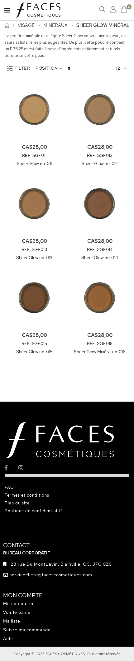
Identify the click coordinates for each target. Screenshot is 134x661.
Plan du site (17, 503)
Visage (26, 25)
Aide (8, 638)
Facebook (11, 467)
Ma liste (11, 621)
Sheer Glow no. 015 (34, 351)
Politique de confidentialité (34, 510)
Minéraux (55, 25)
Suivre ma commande (27, 630)
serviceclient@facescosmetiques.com (51, 575)
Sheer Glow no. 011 (34, 163)
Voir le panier (17, 612)
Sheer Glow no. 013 (34, 257)
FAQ (9, 487)
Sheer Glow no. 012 (100, 163)
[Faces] (46, 10)
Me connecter (18, 603)
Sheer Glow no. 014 (99, 257)
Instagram (24, 467)
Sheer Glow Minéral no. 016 (99, 351)
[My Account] (113, 9)
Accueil (7, 25)
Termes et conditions (27, 495)
